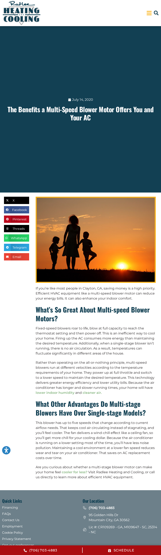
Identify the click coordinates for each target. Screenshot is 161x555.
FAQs (6, 514)
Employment (12, 526)
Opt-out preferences (18, 545)
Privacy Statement (16, 539)
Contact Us (10, 520)
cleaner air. (92, 393)
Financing (10, 507)
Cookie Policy (12, 533)
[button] (156, 13)
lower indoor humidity (55, 393)
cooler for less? (75, 472)
